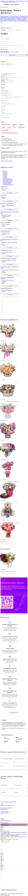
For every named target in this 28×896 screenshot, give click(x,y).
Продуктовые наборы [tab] (8, 181)
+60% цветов (18, 30)
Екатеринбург (4, 785)
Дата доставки (4, 74)
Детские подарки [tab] (7, 183)
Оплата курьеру (5, 130)
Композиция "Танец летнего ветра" (8, 341)
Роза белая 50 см (4, 93)
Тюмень (17, 792)
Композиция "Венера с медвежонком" (9, 521)
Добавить (10, 192)
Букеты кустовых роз (20, 758)
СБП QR (9, 127)
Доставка (5, 38)
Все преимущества (14, 712)
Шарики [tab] (5, 172)
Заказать (4, 889)
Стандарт (3, 30)
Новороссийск (18, 785)
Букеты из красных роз (20, 766)
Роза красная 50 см (4, 91)
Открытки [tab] (5, 171)
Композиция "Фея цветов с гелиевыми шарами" (9, 481)
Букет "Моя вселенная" (6, 441)
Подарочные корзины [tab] (8, 179)
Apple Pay (14, 124)
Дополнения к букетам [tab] (8, 184)
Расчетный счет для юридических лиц (9, 132)
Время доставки (4, 78)
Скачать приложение (5, 894)
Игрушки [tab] (5, 176)
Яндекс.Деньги (21, 127)
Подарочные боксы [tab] (7, 178)
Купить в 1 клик (12, 55)
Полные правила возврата (7, 160)
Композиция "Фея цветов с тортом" (8, 501)
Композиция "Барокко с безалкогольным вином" (10, 401)
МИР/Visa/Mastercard (6, 124)
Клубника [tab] (5, 173)
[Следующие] (1, 25)
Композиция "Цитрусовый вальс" (8, 380)
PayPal (14, 127)
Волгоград (3, 792)
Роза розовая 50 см (4, 95)
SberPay (3, 127)
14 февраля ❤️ (19, 738)
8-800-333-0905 (4, 809)
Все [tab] (4, 170)
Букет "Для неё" (4, 540)
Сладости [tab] (5, 175)
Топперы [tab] (5, 177)
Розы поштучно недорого (7, 758)
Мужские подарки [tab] (7, 182)
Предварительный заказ (11, 889)
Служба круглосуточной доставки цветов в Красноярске (14, 832)
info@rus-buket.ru (4, 812)
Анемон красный (4, 90)
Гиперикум (3, 109)
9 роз (2, 766)
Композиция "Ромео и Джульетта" (8, 570)
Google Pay (21, 124)
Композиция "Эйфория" (6, 460)
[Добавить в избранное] (26, 55)
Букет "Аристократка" (5, 413)
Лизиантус (3, 100)
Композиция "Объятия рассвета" (8, 361)
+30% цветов (10, 30)
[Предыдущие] (1, 297)
